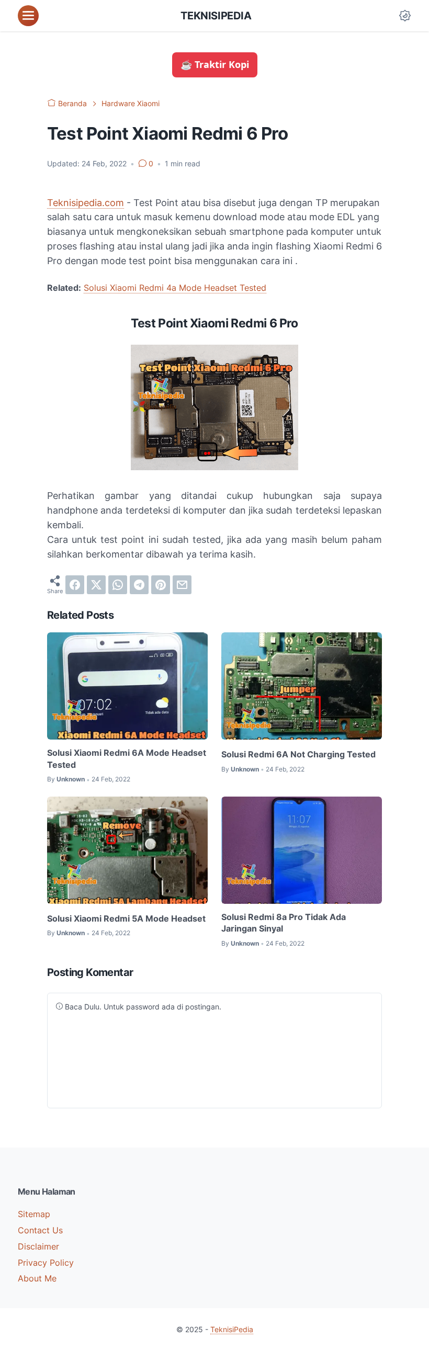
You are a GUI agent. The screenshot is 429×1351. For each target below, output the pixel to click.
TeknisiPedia (215, 15)
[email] (182, 584)
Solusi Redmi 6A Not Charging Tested (298, 754)
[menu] (28, 15)
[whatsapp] (117, 584)
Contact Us (40, 1230)
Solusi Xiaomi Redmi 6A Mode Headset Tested (126, 758)
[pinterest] (160, 584)
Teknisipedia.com (85, 202)
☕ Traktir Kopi (214, 64)
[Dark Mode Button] (405, 15)
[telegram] (139, 584)
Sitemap (34, 1214)
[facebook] (74, 584)
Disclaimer (38, 1246)
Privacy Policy (46, 1262)
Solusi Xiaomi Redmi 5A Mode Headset (126, 918)
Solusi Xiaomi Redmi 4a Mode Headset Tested (175, 287)
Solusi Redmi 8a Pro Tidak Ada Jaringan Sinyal (283, 923)
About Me (37, 1278)
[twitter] (96, 584)
